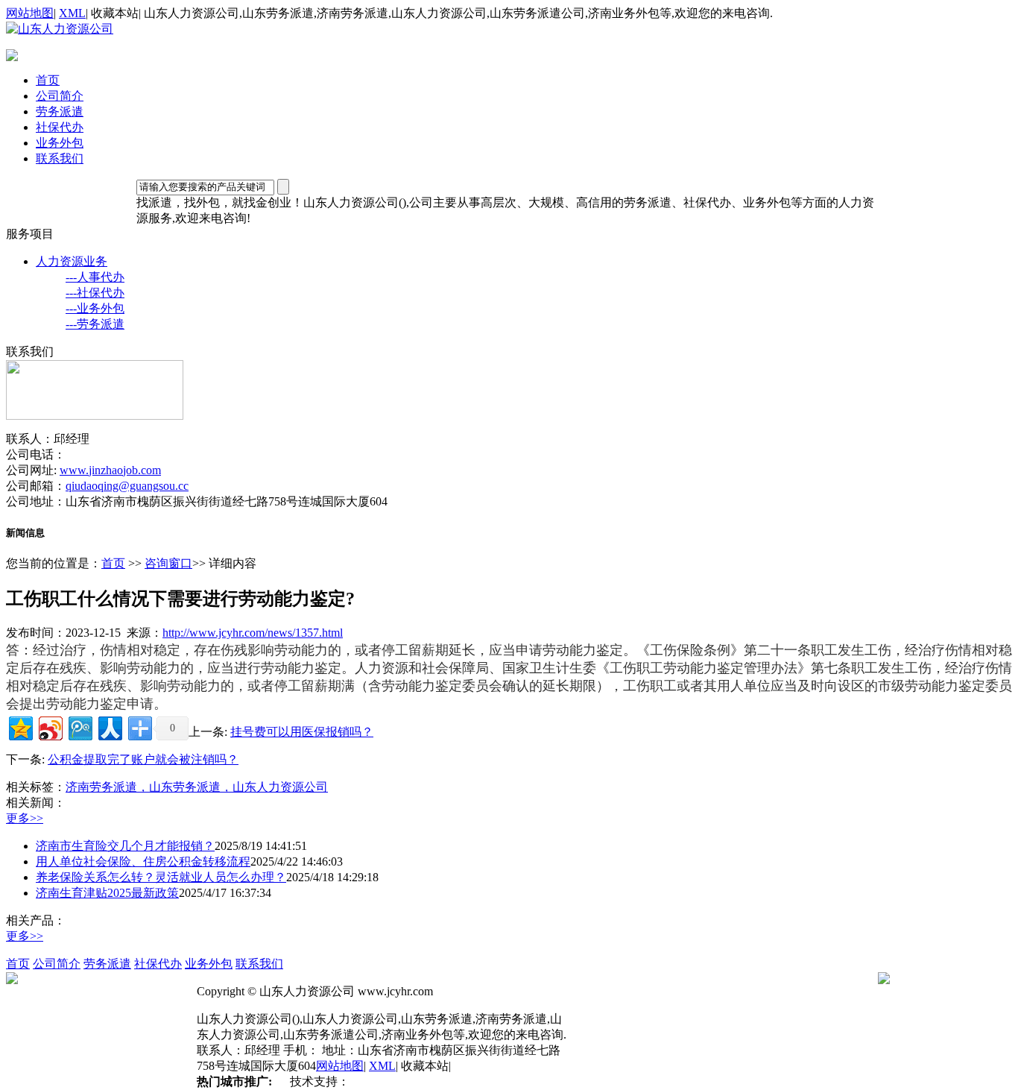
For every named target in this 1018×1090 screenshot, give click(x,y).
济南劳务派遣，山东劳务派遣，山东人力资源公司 (197, 787)
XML (72, 13)
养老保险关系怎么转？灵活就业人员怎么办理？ (161, 877)
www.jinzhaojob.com (110, 470)
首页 (48, 80)
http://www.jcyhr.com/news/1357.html (252, 632)
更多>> (24, 818)
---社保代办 (95, 292)
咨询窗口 (168, 563)
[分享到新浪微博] (49, 726)
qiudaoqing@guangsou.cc (127, 485)
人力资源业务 (71, 261)
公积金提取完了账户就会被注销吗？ (143, 759)
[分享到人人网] (109, 726)
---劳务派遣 (95, 324)
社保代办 (59, 127)
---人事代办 (95, 277)
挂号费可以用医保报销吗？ (301, 731)
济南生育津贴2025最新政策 (107, 892)
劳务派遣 (59, 111)
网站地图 (30, 13)
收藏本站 (115, 13)
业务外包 (59, 142)
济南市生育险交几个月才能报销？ (125, 845)
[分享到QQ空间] (20, 726)
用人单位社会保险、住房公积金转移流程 (143, 861)
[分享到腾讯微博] (79, 726)
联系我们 (59, 158)
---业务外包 (95, 308)
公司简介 (59, 95)
